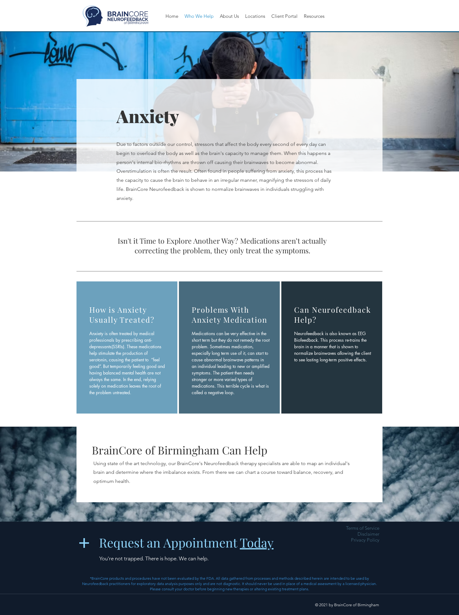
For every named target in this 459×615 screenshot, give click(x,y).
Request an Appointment (186, 542)
